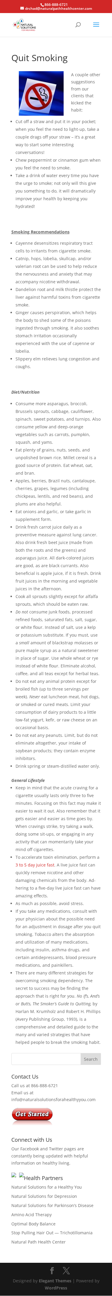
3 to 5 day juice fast (35, 865)
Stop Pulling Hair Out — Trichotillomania (52, 1232)
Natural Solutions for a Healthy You (46, 1187)
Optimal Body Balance (33, 1224)
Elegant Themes (55, 1281)
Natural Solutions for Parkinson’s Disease (52, 1205)
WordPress (56, 1288)
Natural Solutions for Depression (44, 1196)
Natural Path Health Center (38, 1242)
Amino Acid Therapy (31, 1214)
